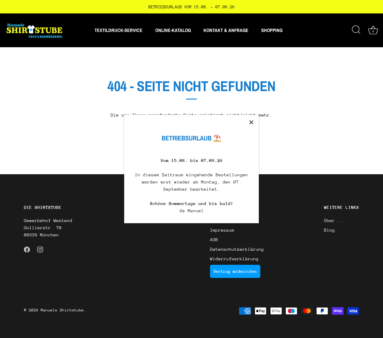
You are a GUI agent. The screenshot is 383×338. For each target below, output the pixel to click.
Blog (329, 230)
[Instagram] (40, 249)
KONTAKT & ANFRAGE (225, 30)
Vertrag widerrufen (235, 271)
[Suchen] (356, 30)
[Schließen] (251, 122)
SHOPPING (271, 30)
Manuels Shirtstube (62, 310)
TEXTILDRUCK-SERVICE (118, 30)
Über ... (335, 220)
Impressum (222, 230)
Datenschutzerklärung (237, 249)
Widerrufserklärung (234, 258)
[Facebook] (27, 249)
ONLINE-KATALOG (173, 30)
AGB (214, 239)
